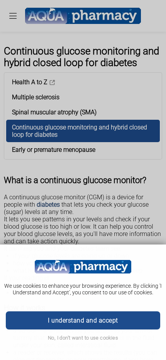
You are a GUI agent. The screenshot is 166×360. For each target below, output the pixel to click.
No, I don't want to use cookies (83, 338)
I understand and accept (83, 320)
